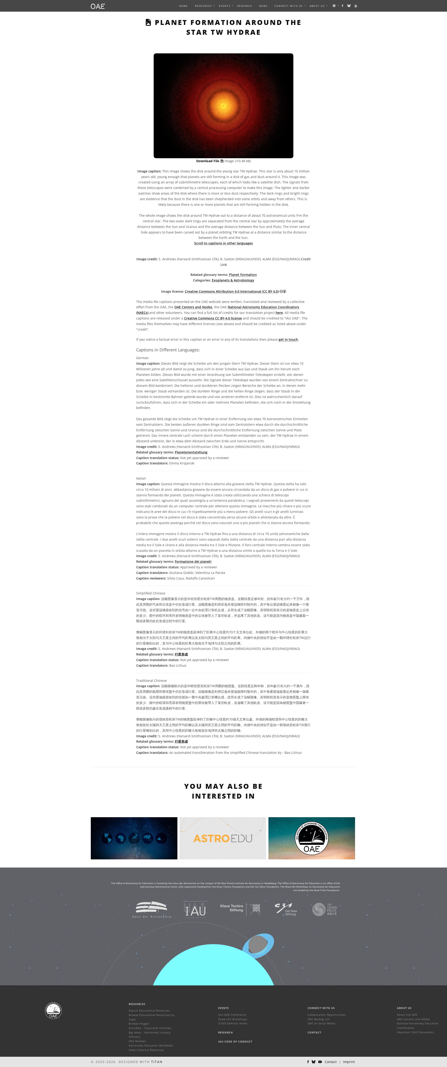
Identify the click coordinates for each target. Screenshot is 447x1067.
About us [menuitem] (317, 5)
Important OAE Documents (415, 1032)
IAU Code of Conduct (235, 1041)
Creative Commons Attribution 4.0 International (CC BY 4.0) (232, 291)
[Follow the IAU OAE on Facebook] (342, 6)
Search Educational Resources (149, 1010)
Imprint (349, 1062)
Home (183, 5)
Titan (157, 1062)
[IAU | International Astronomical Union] (189, 909)
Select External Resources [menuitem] (146, 1050)
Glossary (134, 1036)
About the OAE (407, 1014)
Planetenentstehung (191, 452)
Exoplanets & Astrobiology (233, 280)
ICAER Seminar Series (232, 1023)
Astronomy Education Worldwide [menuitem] (151, 1045)
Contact (314, 1032)
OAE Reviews (137, 1041)
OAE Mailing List (319, 1019)
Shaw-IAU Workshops (232, 1019)
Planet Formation (243, 274)
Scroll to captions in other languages (223, 243)
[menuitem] (203, 6)
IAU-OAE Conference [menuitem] (232, 1014)
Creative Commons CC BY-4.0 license (213, 318)
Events (223, 1008)
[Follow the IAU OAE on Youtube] (356, 6)
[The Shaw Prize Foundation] (319, 909)
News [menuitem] (263, 5)
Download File (208, 161)
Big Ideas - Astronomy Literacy (150, 1032)
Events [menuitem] (224, 5)
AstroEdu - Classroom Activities (150, 1028)
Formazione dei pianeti (193, 561)
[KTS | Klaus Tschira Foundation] (234, 909)
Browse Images (139, 1023)
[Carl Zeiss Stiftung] (280, 909)
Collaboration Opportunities (327, 1014)
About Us (404, 1008)
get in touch (288, 339)
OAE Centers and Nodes (193, 307)
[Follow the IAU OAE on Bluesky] (349, 6)
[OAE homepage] (97, 6)
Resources (203, 5)
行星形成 (181, 654)
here (279, 312)
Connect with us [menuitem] (288, 5)
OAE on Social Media (321, 1023)
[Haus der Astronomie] (146, 909)
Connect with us (321, 1008)
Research (244, 5)
